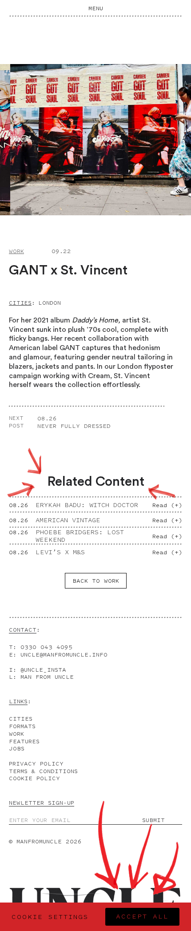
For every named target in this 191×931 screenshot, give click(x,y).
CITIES (20, 718)
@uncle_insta (43, 669)
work (16, 251)
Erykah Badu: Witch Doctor (87, 505)
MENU (95, 8)
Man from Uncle (47, 677)
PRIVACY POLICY (36, 763)
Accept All (142, 916)
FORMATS (22, 726)
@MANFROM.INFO (63, 654)
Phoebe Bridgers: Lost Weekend (80, 536)
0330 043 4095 (46, 647)
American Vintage (68, 520)
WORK (16, 734)
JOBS (16, 748)
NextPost (16, 422)
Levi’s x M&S (60, 552)
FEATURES (24, 741)
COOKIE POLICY (34, 778)
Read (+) (167, 505)
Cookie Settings (50, 917)
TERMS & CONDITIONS (43, 771)
